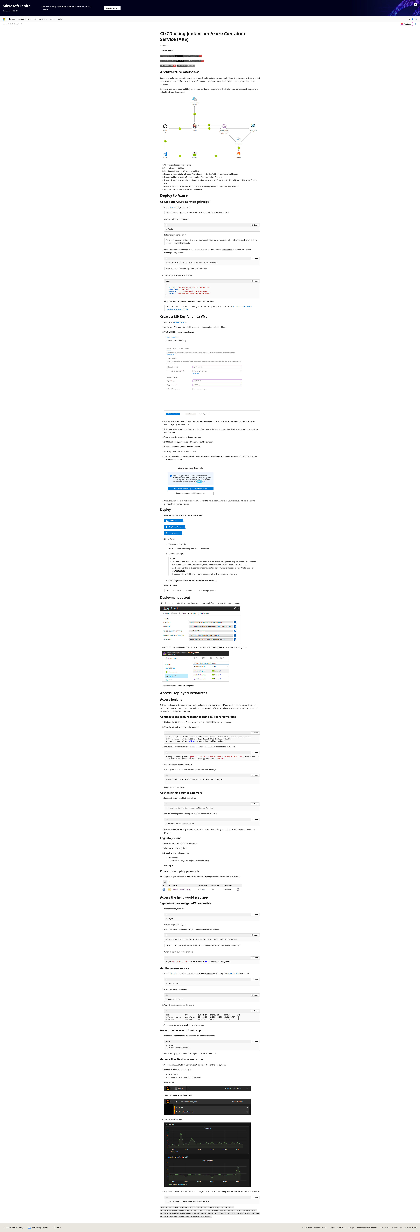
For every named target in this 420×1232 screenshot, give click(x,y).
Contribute (341, 1228)
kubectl (173, 973)
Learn (5, 24)
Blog (331, 1228)
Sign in (414, 19)
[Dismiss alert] (415, 4)
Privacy (350, 1228)
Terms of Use (384, 1228)
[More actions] (415, 24)
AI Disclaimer (307, 1228)
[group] (212, 757)
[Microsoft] (4, 19)
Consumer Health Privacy (366, 1228)
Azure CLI (174, 207)
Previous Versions (320, 1228)
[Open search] (409, 19)
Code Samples (15, 24)
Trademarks (396, 1228)
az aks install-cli (233, 973)
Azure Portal (179, 322)
